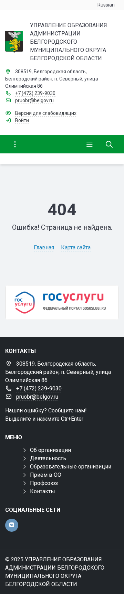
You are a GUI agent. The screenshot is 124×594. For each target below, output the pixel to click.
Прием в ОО (45, 475)
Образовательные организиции (70, 466)
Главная (44, 247)
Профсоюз (44, 483)
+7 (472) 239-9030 (35, 93)
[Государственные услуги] (62, 302)
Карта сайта (76, 247)
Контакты (42, 491)
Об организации (50, 450)
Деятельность (48, 458)
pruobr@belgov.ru (34, 100)
